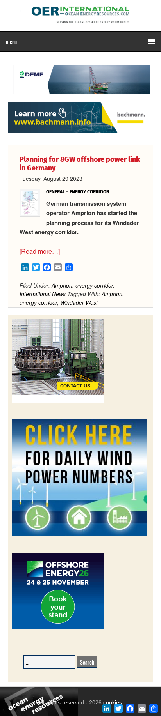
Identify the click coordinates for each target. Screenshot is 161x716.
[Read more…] (40, 251)
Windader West (79, 302)
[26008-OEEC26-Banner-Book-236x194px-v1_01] (58, 627)
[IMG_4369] (80, 98)
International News (43, 294)
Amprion (62, 285)
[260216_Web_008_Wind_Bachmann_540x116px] (80, 132)
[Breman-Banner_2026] (58, 401)
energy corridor (94, 285)
